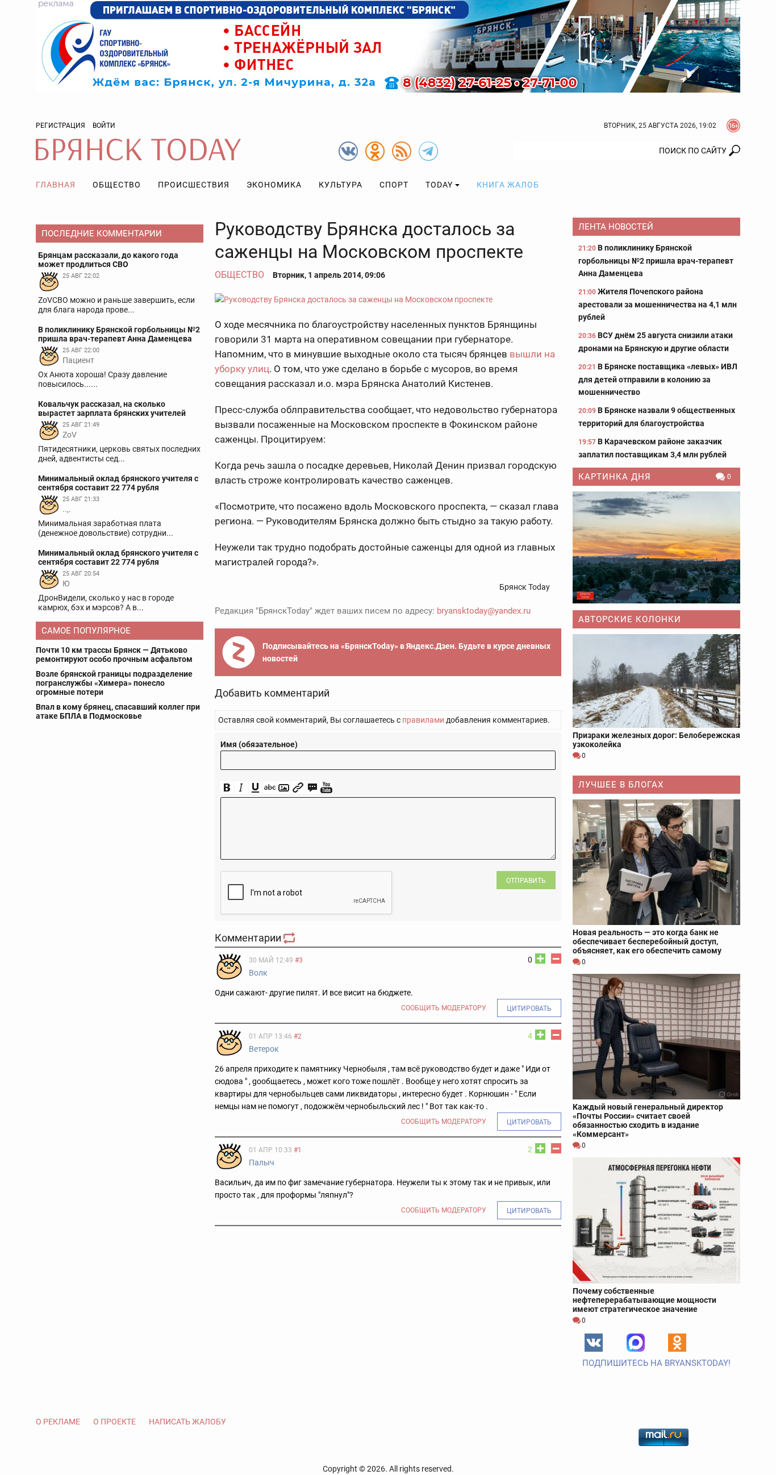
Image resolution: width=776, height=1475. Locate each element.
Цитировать (529, 1009)
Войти (104, 126)
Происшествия (194, 184)
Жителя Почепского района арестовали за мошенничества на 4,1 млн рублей (657, 304)
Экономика (274, 184)
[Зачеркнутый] (269, 787)
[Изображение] (283, 787)
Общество (117, 184)
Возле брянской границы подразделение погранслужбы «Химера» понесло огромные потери (114, 683)
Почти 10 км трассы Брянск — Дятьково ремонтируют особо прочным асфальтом (114, 654)
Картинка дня (614, 477)
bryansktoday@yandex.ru (484, 611)
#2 (298, 1036)
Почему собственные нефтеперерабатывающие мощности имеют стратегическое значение (644, 1300)
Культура (340, 184)
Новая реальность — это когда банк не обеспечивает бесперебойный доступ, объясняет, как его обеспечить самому (647, 941)
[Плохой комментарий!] (556, 958)
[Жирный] (226, 787)
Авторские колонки (629, 619)
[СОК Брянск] (388, 45)
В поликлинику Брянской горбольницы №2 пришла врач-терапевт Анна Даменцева (655, 260)
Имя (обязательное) (259, 744)
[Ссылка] (297, 787)
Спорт (393, 184)
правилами (423, 719)
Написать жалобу (187, 1421)
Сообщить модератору (443, 1008)
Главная (56, 184)
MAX (636, 1343)
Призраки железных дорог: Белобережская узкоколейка (656, 740)
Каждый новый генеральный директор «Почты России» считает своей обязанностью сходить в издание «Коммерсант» (648, 1120)
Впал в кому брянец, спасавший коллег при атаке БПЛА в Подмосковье (118, 711)
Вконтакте (594, 1343)
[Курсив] (241, 787)
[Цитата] (312, 787)
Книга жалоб (508, 184)
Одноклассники (677, 1343)
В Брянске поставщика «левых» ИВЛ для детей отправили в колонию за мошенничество (657, 379)
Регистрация (60, 126)
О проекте (114, 1421)
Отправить (526, 881)
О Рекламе (58, 1421)
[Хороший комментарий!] (540, 958)
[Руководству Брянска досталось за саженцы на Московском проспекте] (388, 299)
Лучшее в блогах (621, 785)
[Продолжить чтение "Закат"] (656, 547)
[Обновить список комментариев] (290, 938)
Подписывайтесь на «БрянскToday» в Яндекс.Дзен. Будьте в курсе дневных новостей (406, 652)
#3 (299, 960)
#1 (298, 1150)
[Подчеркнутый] (255, 787)
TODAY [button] (439, 184)
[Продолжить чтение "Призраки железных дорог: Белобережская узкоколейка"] (656, 681)
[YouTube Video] (326, 787)
